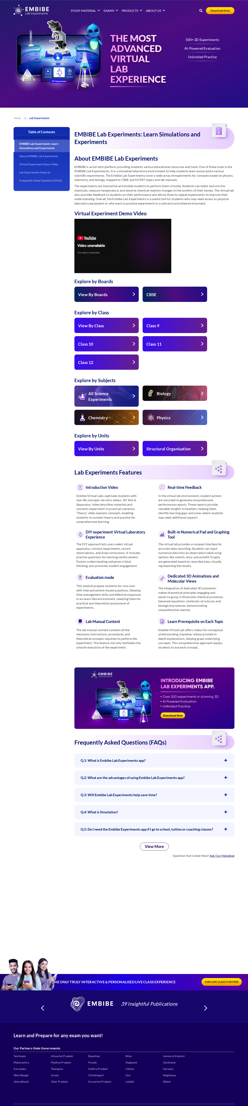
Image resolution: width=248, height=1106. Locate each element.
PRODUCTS (130, 10)
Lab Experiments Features (34, 172)
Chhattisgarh (96, 1075)
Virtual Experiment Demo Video (38, 164)
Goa (128, 1075)
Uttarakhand (21, 1081)
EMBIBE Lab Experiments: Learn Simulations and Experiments (38, 146)
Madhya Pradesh (61, 1062)
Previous (42, 1008)
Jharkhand (169, 1062)
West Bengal (21, 1075)
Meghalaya (169, 1075)
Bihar (129, 1056)
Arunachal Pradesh (99, 1081)
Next (205, 1008)
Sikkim (167, 1081)
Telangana (57, 1068)
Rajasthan (94, 1056)
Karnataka (20, 1068)
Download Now (220, 10)
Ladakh (130, 1081)
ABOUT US (153, 10)
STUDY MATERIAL (83, 10)
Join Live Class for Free (222, 981)
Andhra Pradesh (98, 1068)
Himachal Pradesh (62, 1056)
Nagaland (131, 1062)
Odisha (130, 1068)
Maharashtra (21, 1062)
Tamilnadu (20, 1056)
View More (154, 846)
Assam (55, 1075)
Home (17, 118)
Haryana (168, 1068)
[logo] (31, 14)
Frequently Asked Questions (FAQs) (40, 180)
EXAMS (109, 10)
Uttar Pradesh (59, 1081)
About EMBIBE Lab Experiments (38, 156)
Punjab (92, 1062)
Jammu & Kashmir (174, 1056)
